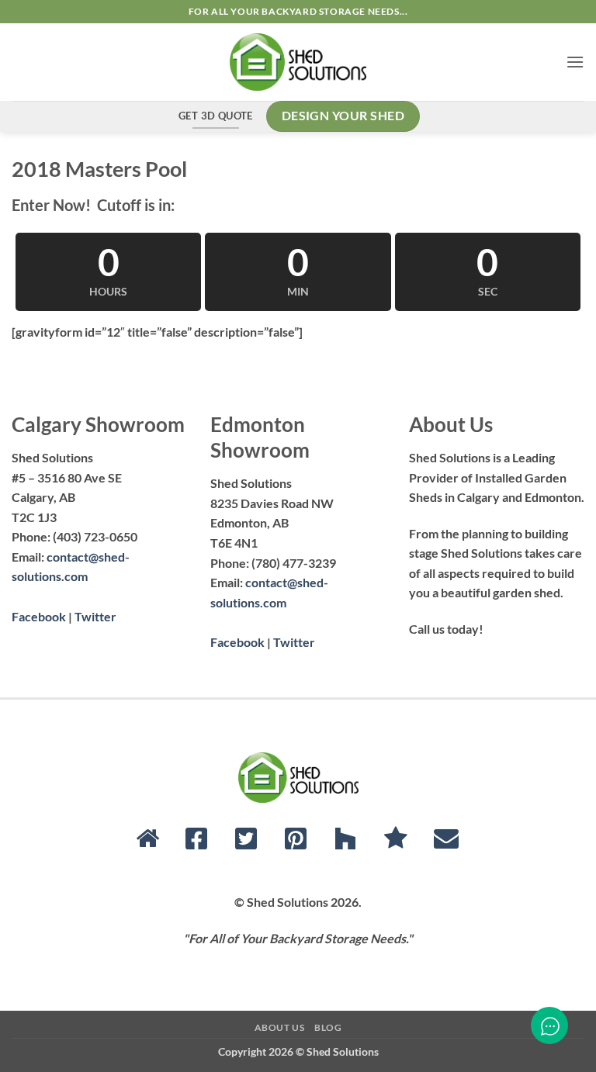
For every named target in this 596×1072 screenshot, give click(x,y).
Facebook (39, 616)
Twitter (95, 616)
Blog (327, 1027)
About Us (280, 1027)
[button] (575, 62)
